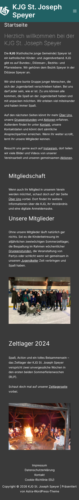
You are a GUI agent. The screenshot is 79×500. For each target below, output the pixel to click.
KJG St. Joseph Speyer (37, 11)
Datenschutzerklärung (40, 470)
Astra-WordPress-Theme (42, 491)
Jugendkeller (29, 260)
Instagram (50, 148)
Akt (46, 119)
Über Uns (65, 115)
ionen (51, 119)
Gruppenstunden (25, 119)
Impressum (39, 465)
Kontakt (45, 124)
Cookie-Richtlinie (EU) (39, 479)
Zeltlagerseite (58, 386)
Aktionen (66, 157)
